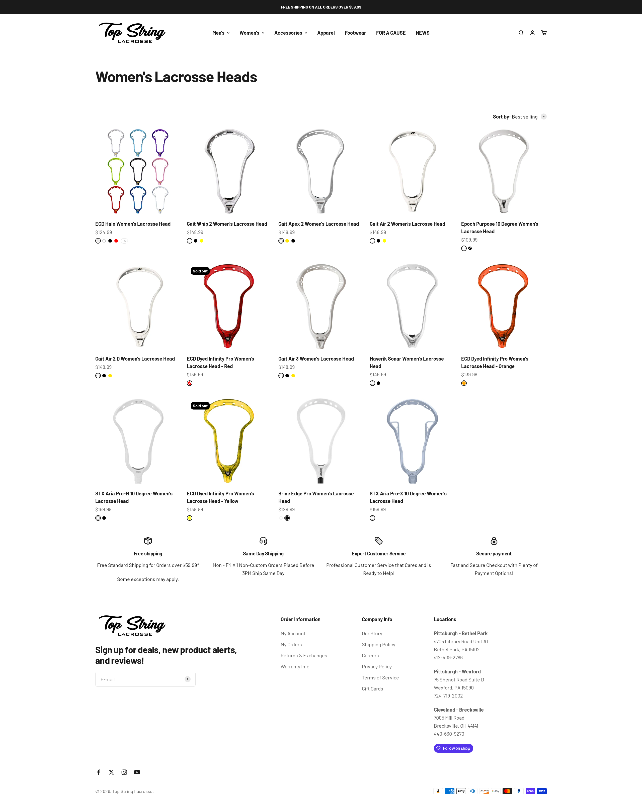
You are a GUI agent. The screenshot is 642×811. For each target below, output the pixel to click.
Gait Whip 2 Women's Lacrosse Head (227, 224)
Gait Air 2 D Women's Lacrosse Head (135, 359)
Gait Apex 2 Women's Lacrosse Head (318, 224)
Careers (370, 655)
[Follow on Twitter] (111, 772)
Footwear (355, 33)
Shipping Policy (378, 644)
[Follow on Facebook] (98, 772)
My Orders (291, 644)
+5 (124, 240)
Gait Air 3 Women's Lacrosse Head (316, 359)
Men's (218, 33)
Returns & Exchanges (304, 655)
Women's (249, 33)
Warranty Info (295, 666)
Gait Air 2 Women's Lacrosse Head (407, 224)
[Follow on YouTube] (137, 772)
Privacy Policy (377, 666)
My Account (293, 633)
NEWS (423, 33)
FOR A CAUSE (391, 33)
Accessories (288, 33)
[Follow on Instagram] (124, 772)
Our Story (372, 633)
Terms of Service (380, 677)
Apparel (326, 33)
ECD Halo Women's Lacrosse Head (133, 224)
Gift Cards (372, 688)
